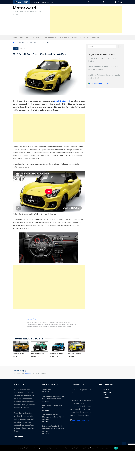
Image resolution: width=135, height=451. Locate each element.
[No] (133, 448)
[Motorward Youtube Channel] (121, 2)
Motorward (24, 8)
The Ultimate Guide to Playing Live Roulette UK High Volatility (53, 417)
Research (37, 37)
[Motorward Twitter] (118, 2)
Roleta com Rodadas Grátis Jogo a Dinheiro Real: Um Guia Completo (53, 428)
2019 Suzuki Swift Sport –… (74, 355)
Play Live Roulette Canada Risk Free (41, 2)
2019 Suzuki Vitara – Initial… (20, 355)
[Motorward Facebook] (115, 2)
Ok (116, 448)
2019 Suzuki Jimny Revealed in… (56, 355)
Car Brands (63, 37)
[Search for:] (94, 2)
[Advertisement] (86, 19)
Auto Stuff (24, 37)
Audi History (46, 390)
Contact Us (84, 37)
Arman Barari (32, 319)
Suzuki (16, 48)
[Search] (104, 2)
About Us (95, 37)
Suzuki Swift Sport (62, 101)
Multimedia (49, 37)
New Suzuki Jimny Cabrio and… (37, 355)
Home (15, 37)
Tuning (74, 37)
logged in (27, 373)
